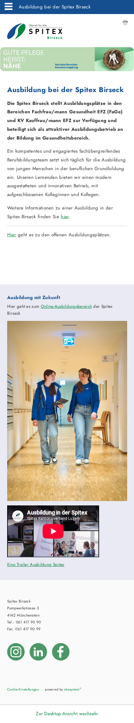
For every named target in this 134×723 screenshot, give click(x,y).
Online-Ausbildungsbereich (66, 306)
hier (65, 216)
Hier (11, 234)
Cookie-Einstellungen (23, 689)
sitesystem (72, 689)
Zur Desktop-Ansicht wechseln (67, 713)
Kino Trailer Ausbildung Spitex (36, 565)
